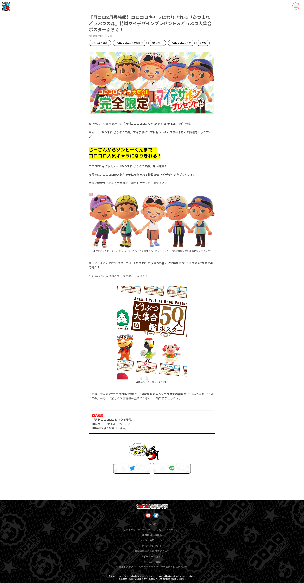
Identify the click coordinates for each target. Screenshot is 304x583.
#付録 (203, 43)
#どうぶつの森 (99, 43)
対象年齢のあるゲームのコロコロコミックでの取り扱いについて (152, 567)
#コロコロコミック (181, 43)
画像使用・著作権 (152, 535)
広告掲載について (152, 545)
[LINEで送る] (172, 468)
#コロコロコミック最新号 (129, 43)
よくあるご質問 (152, 561)
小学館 (152, 524)
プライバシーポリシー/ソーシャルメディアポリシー (152, 529)
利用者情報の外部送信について (152, 551)
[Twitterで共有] (132, 468)
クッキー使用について (152, 540)
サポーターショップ (152, 556)
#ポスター (157, 43)
